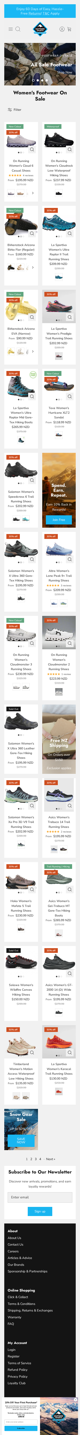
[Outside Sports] (40, 29)
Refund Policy (18, 1370)
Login (12, 1350)
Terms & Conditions (21, 1304)
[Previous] (10, 11)
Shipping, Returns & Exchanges (30, 1310)
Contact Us (15, 1244)
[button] (33, 80)
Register (13, 1356)
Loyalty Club (17, 1383)
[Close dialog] (75, 1399)
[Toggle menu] (10, 29)
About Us (14, 1238)
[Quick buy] (32, 149)
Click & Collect (18, 1297)
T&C (46, 13)
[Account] (60, 29)
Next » (50, 1159)
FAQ (11, 1324)
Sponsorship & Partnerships (27, 1271)
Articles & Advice (20, 1258)
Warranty (14, 1317)
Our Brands (16, 1265)
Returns (35, 13)
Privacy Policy (18, 1376)
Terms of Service (19, 1363)
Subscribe (21, 1428)
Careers (13, 1251)
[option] (40, 64)
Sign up (40, 1211)
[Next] (70, 11)
